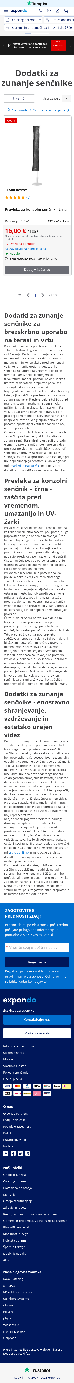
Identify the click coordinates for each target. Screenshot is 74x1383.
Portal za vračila (37, 1033)
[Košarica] (66, 11)
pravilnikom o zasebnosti (24, 976)
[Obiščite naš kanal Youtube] (5, 1154)
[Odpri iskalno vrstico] (41, 11)
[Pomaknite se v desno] (70, 45)
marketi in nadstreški (25, 466)
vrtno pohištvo (19, 852)
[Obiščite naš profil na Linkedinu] (20, 1154)
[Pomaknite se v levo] (3, 45)
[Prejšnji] (28, 295)
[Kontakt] (49, 10)
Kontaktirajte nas (37, 1019)
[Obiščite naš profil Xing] (27, 1154)
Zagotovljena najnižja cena (27, 249)
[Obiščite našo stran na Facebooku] (13, 1154)
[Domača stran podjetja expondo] (8, 110)
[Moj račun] (57, 11)
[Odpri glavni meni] (5, 10)
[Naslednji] (42, 295)
